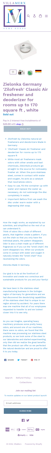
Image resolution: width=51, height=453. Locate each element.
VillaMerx (17, 444)
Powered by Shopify (33, 444)
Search (9, 377)
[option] (13, 72)
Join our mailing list (25, 390)
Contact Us (40, 377)
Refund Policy (23, 377)
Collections (26, 382)
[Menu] (46, 16)
